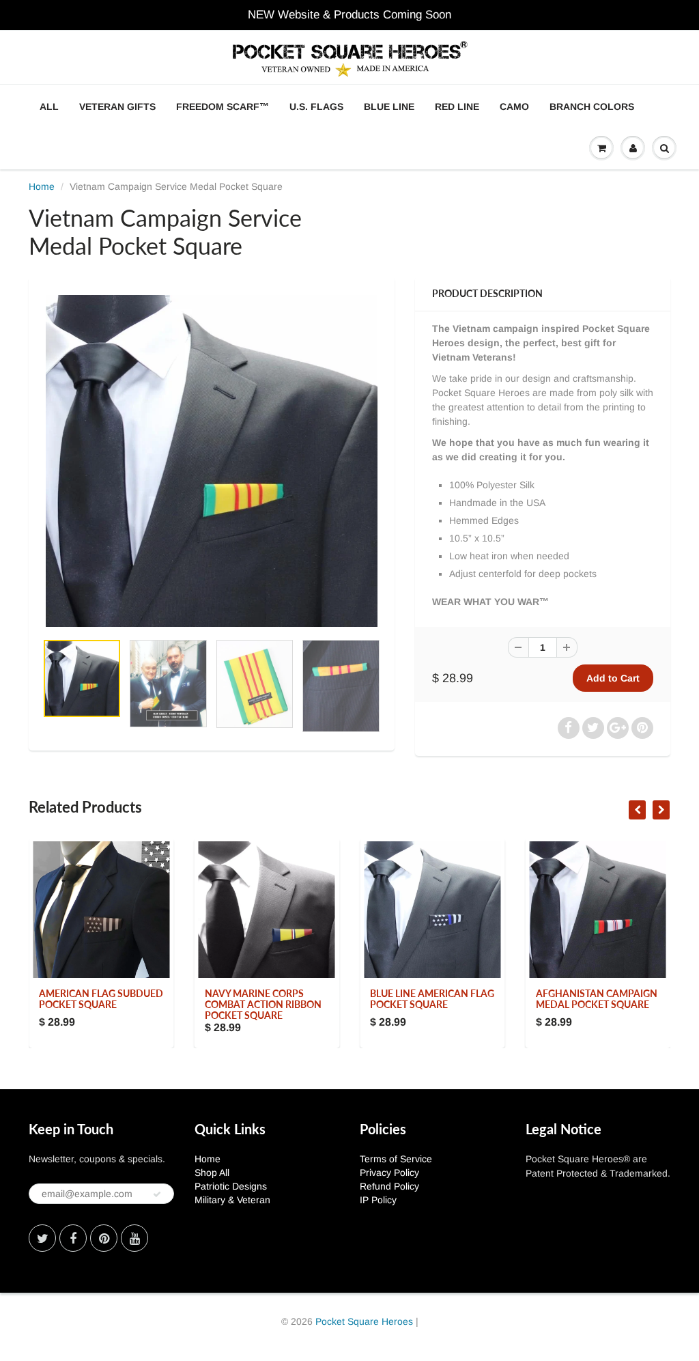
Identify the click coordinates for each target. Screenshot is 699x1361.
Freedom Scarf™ (222, 106)
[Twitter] (42, 1238)
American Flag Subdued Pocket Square (101, 998)
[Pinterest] (103, 1238)
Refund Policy (389, 1186)
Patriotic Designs (231, 1186)
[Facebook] (73, 1238)
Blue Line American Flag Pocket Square (432, 998)
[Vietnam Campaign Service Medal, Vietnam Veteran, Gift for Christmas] (211, 461)
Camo (514, 106)
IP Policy (378, 1199)
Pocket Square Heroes (364, 1321)
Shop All (212, 1172)
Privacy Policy (389, 1172)
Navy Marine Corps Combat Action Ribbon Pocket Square (263, 1004)
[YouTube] (134, 1238)
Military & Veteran (232, 1199)
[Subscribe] (157, 1194)
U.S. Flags (316, 106)
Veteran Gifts (117, 106)
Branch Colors (592, 106)
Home (42, 186)
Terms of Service (396, 1158)
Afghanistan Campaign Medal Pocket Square (596, 998)
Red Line (457, 106)
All (49, 106)
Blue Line (389, 106)
